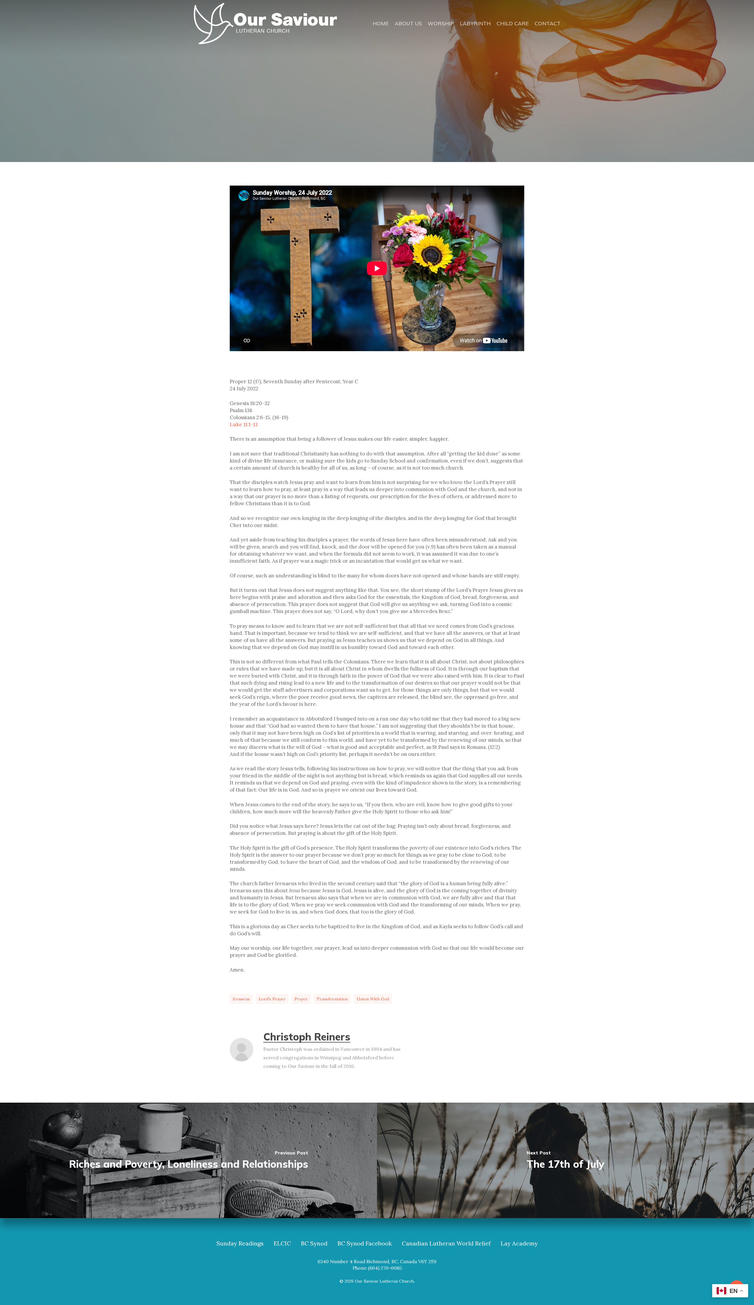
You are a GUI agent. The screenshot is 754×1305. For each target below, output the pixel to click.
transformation (332, 999)
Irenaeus (241, 999)
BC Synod (314, 1243)
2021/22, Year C (361, 129)
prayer (301, 999)
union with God (373, 999)
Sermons (402, 129)
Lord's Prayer (272, 999)
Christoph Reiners (306, 1036)
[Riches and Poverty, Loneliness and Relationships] (188, 1160)
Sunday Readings (240, 1243)
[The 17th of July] (565, 1160)
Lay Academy (519, 1243)
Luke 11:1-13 (244, 424)
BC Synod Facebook (365, 1243)
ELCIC (282, 1243)
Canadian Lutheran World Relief (446, 1243)
